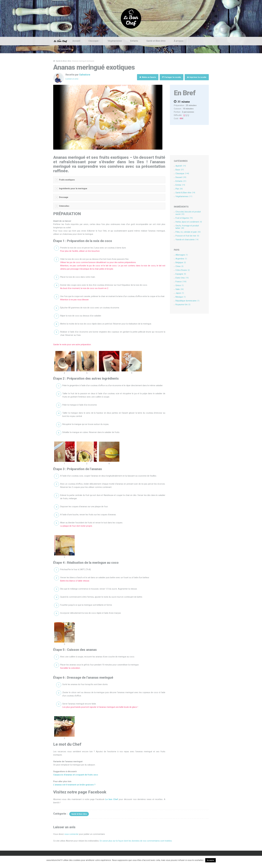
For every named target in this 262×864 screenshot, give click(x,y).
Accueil (76, 41)
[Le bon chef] (131, 18)
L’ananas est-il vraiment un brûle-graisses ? (74, 784)
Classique (93, 41)
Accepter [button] (210, 860)
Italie (179, 289)
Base (179, 169)
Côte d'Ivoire (182, 270)
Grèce (179, 285)
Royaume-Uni (182, 304)
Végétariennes (183, 196)
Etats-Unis (182, 278)
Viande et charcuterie (186, 239)
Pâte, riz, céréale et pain (188, 232)
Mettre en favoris (148, 77)
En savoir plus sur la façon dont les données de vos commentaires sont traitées (136, 841)
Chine (179, 266)
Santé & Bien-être (63, 61)
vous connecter (71, 834)
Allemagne (181, 255)
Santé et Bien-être (156, 41)
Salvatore (84, 74)
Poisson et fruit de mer (187, 235)
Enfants (134, 41)
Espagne (180, 274)
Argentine (181, 258)
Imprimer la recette (197, 77)
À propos (178, 41)
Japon (179, 293)
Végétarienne (115, 41)
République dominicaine (187, 300)
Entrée (180, 185)
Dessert (180, 177)
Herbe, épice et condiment (188, 222)
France (180, 281)
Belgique (180, 262)
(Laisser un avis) (72, 79)
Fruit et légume (184, 218)
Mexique (180, 297)
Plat (179, 189)
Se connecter (64, 49)
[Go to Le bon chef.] (54, 61)
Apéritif (180, 166)
